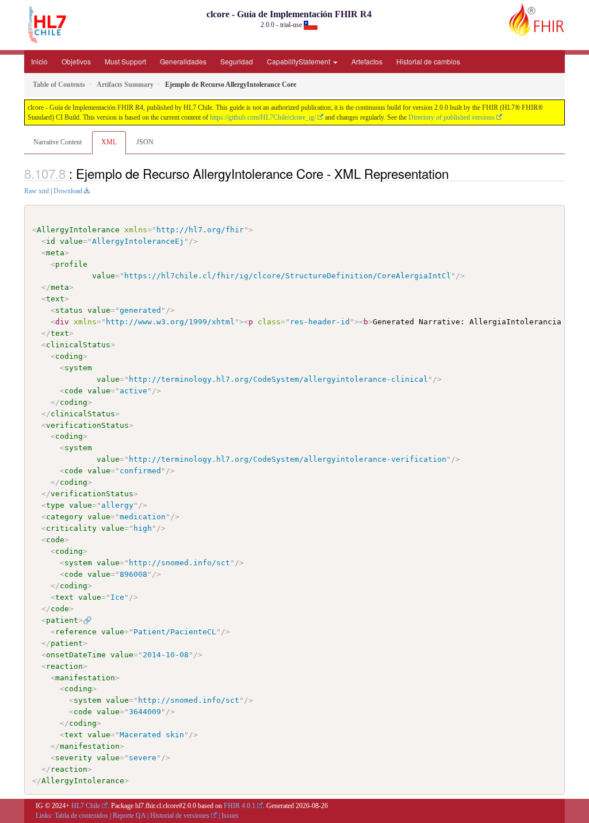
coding (69, 356)
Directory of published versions (451, 117)
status (69, 310)
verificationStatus (87, 425)
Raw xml (36, 191)
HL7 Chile (85, 806)
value (71, 241)
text (55, 298)
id (50, 241)
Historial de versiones (179, 815)
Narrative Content (57, 142)
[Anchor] (455, 173)
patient (62, 620)
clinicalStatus (78, 344)
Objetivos (76, 61)
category (64, 516)
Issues (230, 815)
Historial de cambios (428, 61)
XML (109, 142)
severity (73, 757)
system (78, 367)
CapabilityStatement (299, 61)
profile (71, 264)
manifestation (85, 677)
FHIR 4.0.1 (239, 806)
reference (76, 631)
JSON (145, 142)
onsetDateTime (76, 654)
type (55, 505)
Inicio (39, 61)
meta (55, 252)
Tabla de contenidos (81, 815)
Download (67, 191)
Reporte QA (129, 815)
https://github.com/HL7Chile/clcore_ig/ (263, 117)
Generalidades (183, 61)
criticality (71, 528)
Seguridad (236, 61)
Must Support (125, 61)
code (73, 390)
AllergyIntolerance (78, 229)
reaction (64, 666)
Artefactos (367, 61)
